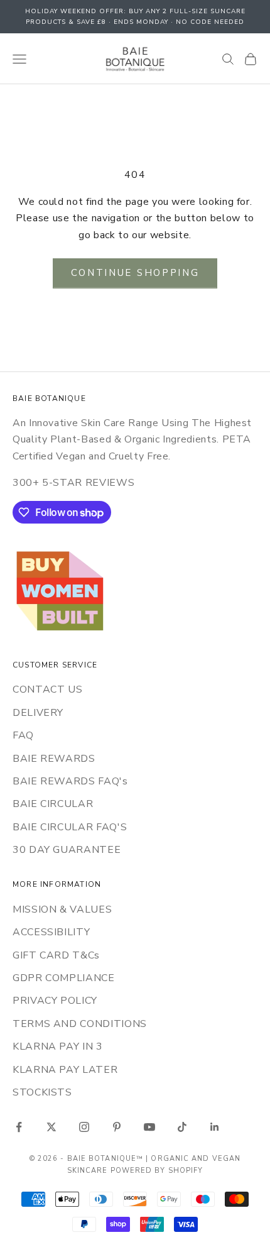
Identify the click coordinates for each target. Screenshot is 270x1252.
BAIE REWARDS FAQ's (70, 781)
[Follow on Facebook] (19, 1127)
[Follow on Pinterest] (117, 1127)
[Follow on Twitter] (51, 1127)
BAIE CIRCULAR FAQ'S (70, 827)
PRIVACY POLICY (55, 1001)
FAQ (23, 735)
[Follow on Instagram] (84, 1127)
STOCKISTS (42, 1092)
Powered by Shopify (157, 1170)
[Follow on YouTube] (149, 1127)
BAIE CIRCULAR (53, 804)
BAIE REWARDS (54, 759)
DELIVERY (38, 713)
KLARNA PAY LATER (65, 1070)
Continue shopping (135, 272)
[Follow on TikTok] (182, 1127)
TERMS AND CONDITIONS (80, 1024)
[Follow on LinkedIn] (214, 1127)
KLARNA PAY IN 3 (58, 1046)
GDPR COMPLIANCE (64, 978)
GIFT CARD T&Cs (56, 955)
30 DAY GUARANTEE (67, 850)
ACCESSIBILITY (51, 932)
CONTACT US (47, 689)
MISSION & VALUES (62, 909)
